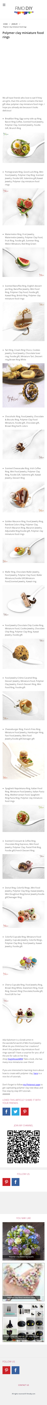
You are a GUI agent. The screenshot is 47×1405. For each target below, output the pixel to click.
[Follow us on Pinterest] (6, 1370)
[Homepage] (23, 10)
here (36, 1073)
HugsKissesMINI (15, 1059)
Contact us (23, 1385)
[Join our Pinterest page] (25, 1112)
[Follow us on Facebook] (15, 1370)
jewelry (15, 24)
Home (5, 24)
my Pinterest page (31, 1084)
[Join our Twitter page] (15, 1112)
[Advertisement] (23, 70)
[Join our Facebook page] (6, 1112)
